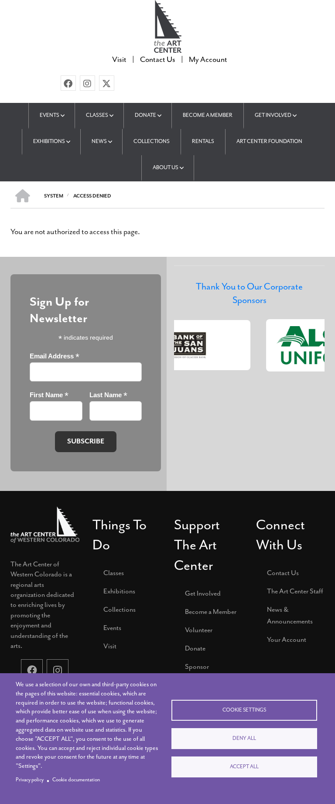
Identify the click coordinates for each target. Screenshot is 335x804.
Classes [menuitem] (97, 115)
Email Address (54, 356)
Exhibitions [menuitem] (49, 141)
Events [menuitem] (49, 115)
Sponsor (197, 666)
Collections (119, 609)
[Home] (167, 25)
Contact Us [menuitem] (157, 59)
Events (112, 627)
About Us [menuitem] (165, 167)
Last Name (108, 395)
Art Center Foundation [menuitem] (269, 141)
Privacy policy (30, 780)
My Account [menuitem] (208, 59)
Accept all (244, 766)
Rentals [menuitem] (203, 141)
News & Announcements (290, 615)
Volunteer (198, 630)
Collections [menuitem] (151, 141)
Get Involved (203, 593)
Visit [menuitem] (119, 59)
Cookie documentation (76, 780)
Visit (109, 646)
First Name (49, 395)
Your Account (286, 639)
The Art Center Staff (295, 591)
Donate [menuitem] (145, 115)
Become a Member (210, 611)
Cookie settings (244, 710)
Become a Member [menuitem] (207, 115)
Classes (113, 573)
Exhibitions (119, 591)
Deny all (244, 738)
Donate (195, 648)
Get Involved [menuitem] (273, 115)
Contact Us (283, 573)
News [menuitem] (99, 141)
